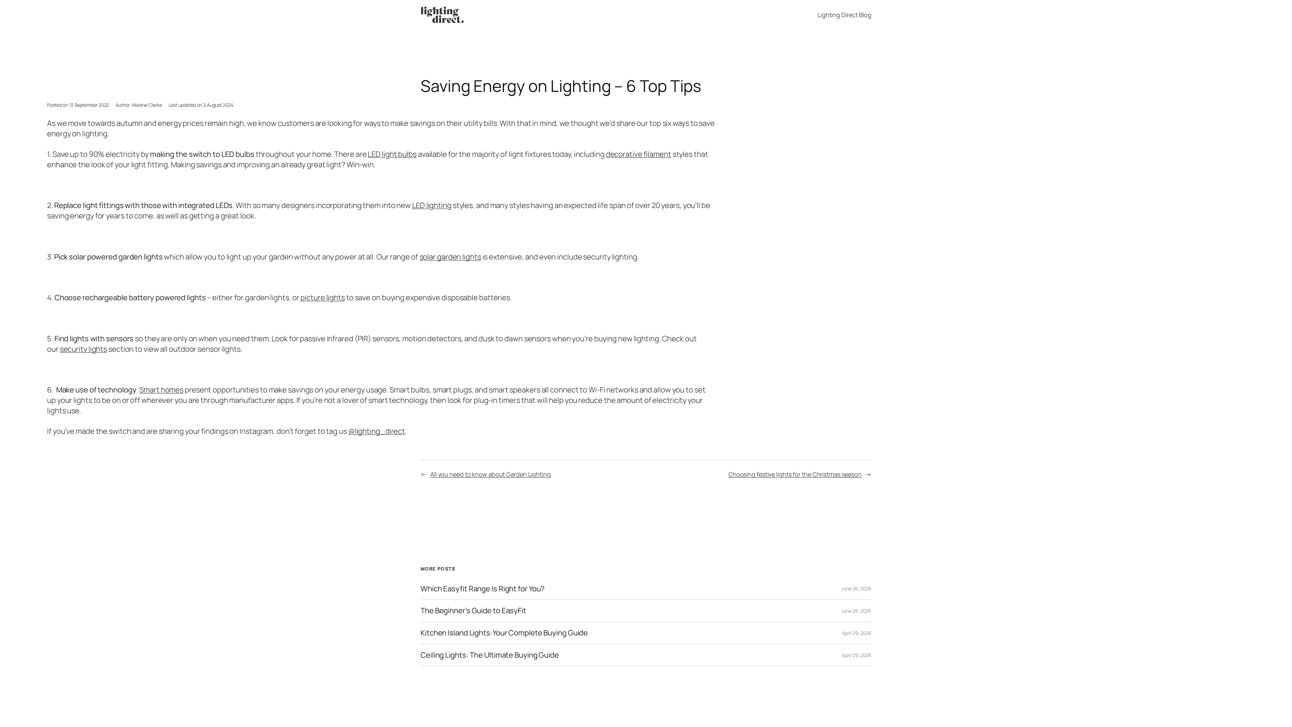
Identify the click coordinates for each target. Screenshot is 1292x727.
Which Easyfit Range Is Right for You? (483, 589)
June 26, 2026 (856, 588)
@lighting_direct (376, 431)
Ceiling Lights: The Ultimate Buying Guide (490, 655)
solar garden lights (450, 257)
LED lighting (432, 205)
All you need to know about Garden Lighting (490, 474)
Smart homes (161, 390)
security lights (83, 349)
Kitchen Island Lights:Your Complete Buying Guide (504, 633)
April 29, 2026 (856, 633)
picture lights (322, 297)
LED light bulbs (392, 154)
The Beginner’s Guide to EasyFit (473, 611)
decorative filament (638, 154)
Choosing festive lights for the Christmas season (795, 474)
